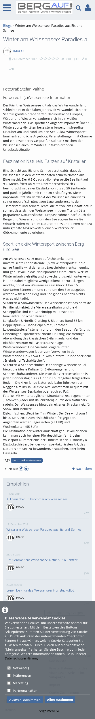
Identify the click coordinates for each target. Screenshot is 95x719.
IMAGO (18, 51)
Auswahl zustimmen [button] (24, 700)
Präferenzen (22, 675)
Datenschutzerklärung (21, 658)
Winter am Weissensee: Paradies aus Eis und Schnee (43, 530)
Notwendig (21, 668)
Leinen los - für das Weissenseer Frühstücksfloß (40, 590)
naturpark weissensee (26, 460)
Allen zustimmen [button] (60, 700)
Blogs (7, 25)
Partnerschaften (25, 690)
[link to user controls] (87, 7)
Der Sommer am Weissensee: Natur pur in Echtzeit (42, 560)
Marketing (20, 683)
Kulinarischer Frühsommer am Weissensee (36, 499)
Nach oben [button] (83, 468)
